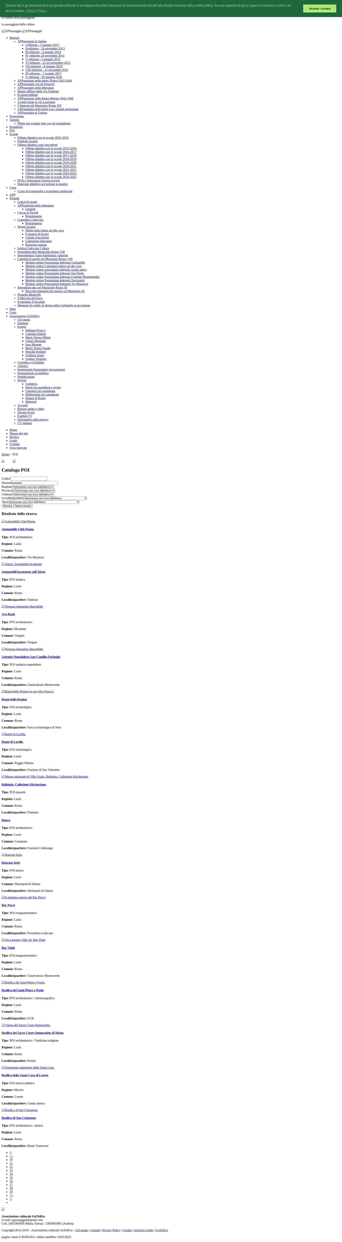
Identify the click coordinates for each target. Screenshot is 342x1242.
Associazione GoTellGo (25, 316)
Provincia (7, 490)
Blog (13, 309)
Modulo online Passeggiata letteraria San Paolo (54, 273)
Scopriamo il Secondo (31, 301)
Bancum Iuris (11, 862)
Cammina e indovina (30, 219)
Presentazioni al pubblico (33, 373)
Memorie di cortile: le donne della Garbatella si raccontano (53, 305)
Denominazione (11, 482)
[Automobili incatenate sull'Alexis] (22, 564)
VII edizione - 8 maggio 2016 (43, 66)
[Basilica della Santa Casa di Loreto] (28, 1067)
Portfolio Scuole (27, 141)
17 (11, 1184)
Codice (6, 478)
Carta (13, 312)
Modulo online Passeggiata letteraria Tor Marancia (56, 284)
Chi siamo (23, 319)
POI (12, 130)
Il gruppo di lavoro (37, 234)
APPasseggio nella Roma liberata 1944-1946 (45, 98)
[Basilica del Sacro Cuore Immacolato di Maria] (26, 1025)
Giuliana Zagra (34, 355)
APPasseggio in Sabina (32, 41)
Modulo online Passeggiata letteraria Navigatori (55, 280)
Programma (17, 116)
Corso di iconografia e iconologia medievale (44, 191)
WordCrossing (26, 227)
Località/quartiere (12, 498)
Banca (6, 820)
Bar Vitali (8, 947)
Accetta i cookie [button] (320, 8)
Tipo (4, 501)
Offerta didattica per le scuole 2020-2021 (50, 166)
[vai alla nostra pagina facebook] (3, 1209)
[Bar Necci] (23, 897)
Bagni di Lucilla (12, 741)
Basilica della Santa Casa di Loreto (25, 1075)
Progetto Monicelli (29, 294)
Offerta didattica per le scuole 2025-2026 (42, 137)
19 (11, 1191)
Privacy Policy (111, 1230)
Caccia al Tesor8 (27, 212)
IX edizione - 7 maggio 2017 (43, 73)
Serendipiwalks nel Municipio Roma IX (42, 287)
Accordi (22, 405)
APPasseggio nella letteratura (35, 87)
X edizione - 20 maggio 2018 (43, 77)
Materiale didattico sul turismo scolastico (42, 184)
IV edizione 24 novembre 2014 (44, 55)
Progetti (14, 198)
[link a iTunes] (3, 461)
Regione (7, 486)
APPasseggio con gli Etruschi (35, 84)
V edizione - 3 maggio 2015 (42, 59)
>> (11, 1195)
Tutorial (14, 120)
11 (11, 1163)
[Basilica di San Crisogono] (20, 1110)
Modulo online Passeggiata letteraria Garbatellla (55, 262)
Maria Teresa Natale (37, 348)
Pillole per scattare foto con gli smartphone (43, 123)
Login (13, 440)
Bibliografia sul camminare (42, 394)
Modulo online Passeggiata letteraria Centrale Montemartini (62, 276)
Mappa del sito (19, 433)
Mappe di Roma (35, 398)
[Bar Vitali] (23, 940)
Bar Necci (8, 905)
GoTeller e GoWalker (30, 362)
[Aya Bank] (22, 606)
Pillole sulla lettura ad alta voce (44, 230)
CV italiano (24, 423)
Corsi (13, 187)
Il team (21, 326)
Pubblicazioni (25, 376)
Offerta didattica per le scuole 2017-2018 (50, 155)
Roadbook (16, 127)
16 (11, 1181)
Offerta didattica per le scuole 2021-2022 (50, 169)
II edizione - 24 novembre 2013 (45, 48)
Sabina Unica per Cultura (33, 248)
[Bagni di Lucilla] (14, 734)
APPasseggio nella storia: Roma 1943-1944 (44, 80)
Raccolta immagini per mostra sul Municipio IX (55, 291)
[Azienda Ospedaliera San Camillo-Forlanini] (22, 649)
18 (11, 1188)
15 (11, 1177)
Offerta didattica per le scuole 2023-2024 (50, 173)
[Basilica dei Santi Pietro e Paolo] (23, 982)
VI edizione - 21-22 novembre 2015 (47, 62)
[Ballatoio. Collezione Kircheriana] (45, 776)
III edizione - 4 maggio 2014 (43, 52)
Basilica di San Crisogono (19, 1118)
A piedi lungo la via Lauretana (36, 102)
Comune (7, 494)
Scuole (14, 134)
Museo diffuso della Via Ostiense (38, 91)
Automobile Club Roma (18, 529)
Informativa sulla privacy (32, 419)
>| (11, 1199)
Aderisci (22, 366)
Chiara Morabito (35, 341)
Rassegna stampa (36, 244)
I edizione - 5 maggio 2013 (42, 45)
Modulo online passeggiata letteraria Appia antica (56, 269)
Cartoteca (31, 384)
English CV (24, 416)
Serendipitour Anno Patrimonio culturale (42, 255)
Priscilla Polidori (35, 351)
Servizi (21, 380)
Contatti (14, 444)
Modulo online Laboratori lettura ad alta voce (53, 266)
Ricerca (14, 437)
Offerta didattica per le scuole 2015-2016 (50, 148)
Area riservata (18, 447)
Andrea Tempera (35, 359)
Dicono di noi (26, 412)
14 (11, 1174)
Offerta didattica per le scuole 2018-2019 (50, 159)
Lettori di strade (27, 202)
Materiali (30, 401)
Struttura (22, 323)
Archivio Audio (143, 1230)
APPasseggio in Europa (32, 112)
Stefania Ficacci (35, 330)
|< (11, 1152)
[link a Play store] (14, 461)
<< (11, 1156)
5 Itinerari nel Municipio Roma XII (39, 105)
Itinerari (14, 37)
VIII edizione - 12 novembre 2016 (46, 70)
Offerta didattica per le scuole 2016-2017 (50, 152)
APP (12, 194)
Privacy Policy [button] (37, 10)
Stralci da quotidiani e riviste (43, 387)
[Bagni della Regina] (28, 691)
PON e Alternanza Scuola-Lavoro (38, 180)
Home (13, 430)
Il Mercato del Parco (30, 298)
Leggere (30, 209)
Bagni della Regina (14, 699)
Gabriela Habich (35, 334)
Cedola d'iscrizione (37, 237)
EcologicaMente (27, 95)
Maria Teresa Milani (37, 337)
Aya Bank (8, 614)
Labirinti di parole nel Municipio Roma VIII (44, 259)
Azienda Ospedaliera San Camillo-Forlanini (31, 656)
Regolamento (33, 216)
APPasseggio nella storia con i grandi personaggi (47, 109)
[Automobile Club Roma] (19, 521)
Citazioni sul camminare (40, 391)
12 (11, 1166)
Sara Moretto (33, 344)
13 (11, 1170)
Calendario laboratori (38, 241)
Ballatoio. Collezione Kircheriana (24, 784)
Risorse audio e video (30, 408)
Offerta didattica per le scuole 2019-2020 (50, 162)
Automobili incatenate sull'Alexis (23, 571)
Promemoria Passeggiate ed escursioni (41, 369)
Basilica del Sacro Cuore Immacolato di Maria (33, 1032)
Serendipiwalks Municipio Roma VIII (41, 252)
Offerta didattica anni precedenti (37, 144)
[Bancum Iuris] (12, 854)
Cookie (127, 1230)
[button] (299, 8)
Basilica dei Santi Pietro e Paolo (23, 990)
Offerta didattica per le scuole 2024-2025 (50, 177)
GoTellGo (161, 1230)
